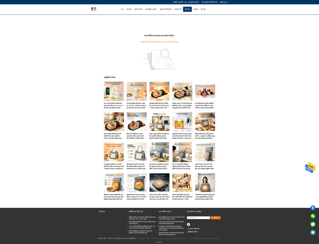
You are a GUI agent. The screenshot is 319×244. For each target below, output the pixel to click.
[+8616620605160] (313, 224)
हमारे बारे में (138, 9)
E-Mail (190, 229)
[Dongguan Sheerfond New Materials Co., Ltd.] (105, 9)
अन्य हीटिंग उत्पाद (165, 211)
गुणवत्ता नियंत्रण (165, 9)
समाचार (187, 9)
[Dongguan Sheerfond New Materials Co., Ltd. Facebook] (188, 224)
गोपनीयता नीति (101, 238)
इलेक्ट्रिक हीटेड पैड (136, 211)
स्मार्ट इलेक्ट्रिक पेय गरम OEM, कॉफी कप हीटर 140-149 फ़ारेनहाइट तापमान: (172, 218)
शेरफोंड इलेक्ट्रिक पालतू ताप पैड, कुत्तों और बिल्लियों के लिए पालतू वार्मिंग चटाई (140, 232)
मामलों (195, 9)
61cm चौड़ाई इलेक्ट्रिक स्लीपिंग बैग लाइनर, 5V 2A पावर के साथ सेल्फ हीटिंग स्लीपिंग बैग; (142, 227)
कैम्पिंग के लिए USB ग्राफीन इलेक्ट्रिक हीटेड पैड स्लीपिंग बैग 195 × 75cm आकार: (142, 218)
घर (122, 9)
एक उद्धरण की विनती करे (209, 2)
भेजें (216, 218)
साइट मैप (196, 229)
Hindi (225, 2)
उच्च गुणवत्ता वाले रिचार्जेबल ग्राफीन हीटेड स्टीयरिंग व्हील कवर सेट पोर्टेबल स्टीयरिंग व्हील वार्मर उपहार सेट (171, 228)
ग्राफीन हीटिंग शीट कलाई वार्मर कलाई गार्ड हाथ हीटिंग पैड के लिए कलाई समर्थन (171, 234)
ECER (159, 242)
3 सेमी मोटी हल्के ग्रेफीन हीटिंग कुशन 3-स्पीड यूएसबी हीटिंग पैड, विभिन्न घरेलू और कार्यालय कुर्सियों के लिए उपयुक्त (205, 197)
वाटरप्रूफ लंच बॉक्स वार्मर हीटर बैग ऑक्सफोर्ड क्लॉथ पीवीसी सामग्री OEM (171, 222)
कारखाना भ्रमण (151, 9)
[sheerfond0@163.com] (313, 232)
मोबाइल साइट (193, 232)
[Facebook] (313, 208)
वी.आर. (203, 9)
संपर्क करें (178, 9)
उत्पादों (128, 9)
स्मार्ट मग (102, 211)
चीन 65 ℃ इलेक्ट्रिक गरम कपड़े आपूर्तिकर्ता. (122, 238)
